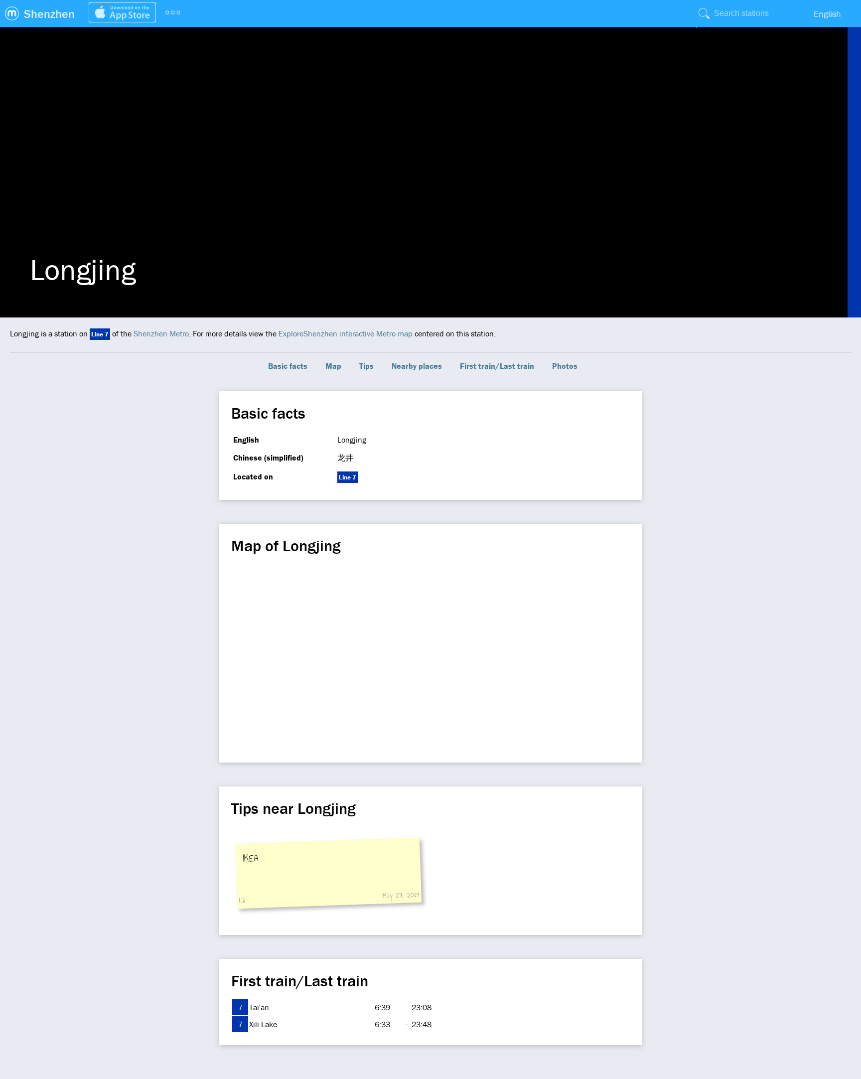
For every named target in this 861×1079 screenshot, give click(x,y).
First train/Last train (497, 366)
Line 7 (100, 334)
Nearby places (417, 366)
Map (333, 366)
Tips (366, 366)
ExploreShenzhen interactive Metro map (346, 333)
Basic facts (287, 366)
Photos (564, 366)
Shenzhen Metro (161, 333)
